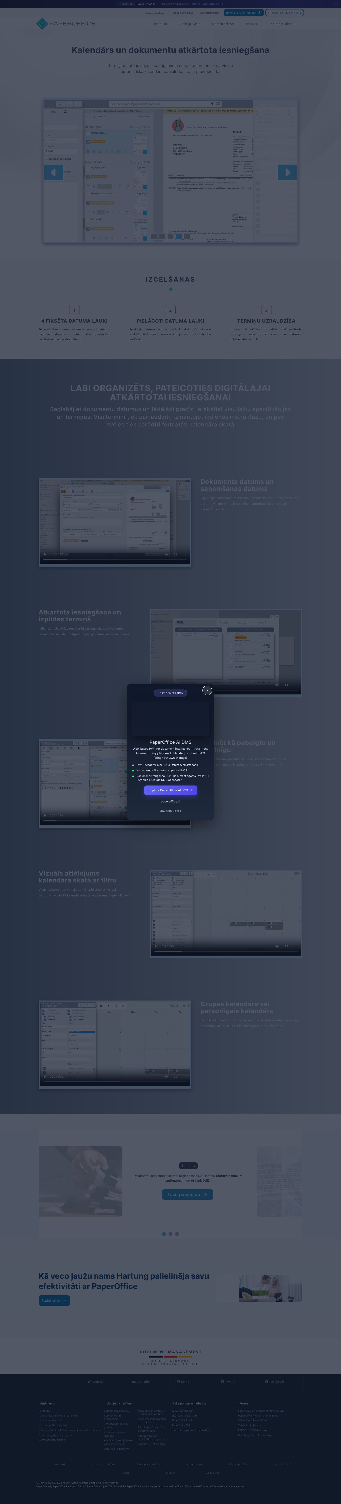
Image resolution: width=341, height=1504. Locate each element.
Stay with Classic (170, 808)
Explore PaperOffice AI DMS (171, 787)
